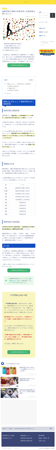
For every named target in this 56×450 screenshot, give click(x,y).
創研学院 (4, 8)
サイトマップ (17, 448)
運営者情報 (41, 435)
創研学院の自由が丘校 (26, 438)
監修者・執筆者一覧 (44, 438)
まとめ (9, 93)
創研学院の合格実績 (13, 90)
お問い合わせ (42, 440)
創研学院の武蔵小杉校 (26, 440)
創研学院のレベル (25, 435)
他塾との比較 (44, 32)
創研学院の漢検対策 (13, 86)
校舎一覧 (43, 35)
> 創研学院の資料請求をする (18, 65)
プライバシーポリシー (7, 448)
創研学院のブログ (7, 438)
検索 (40, 12)
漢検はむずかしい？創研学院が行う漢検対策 (19, 84)
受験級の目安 (12, 88)
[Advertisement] (19, 413)
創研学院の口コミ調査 (8, 435)
